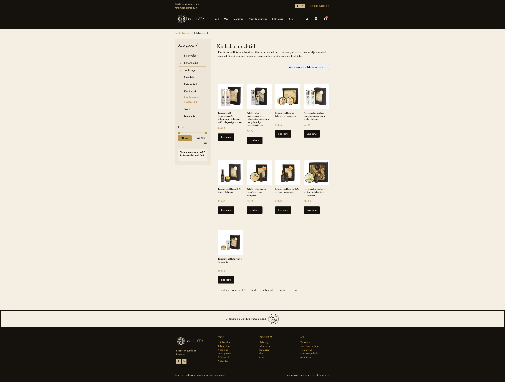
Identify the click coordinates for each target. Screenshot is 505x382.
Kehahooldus (224, 346)
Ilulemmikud (265, 346)
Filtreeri (184, 138)
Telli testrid (223, 357)
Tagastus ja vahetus (309, 346)
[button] (307, 19)
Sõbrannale (267, 290)
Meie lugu (264, 342)
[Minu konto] (316, 18)
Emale (253, 290)
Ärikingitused (224, 353)
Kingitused (186, 33)
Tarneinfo (305, 342)
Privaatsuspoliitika (309, 353)
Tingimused (306, 350)
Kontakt (262, 357)
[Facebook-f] (297, 6)
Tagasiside (264, 350)
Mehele (282, 290)
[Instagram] (302, 6)
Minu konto (306, 357)
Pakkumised (277, 18)
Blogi (291, 18)
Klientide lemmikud (258, 18)
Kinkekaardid (190, 101)
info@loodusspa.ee (319, 5)
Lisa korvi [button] (226, 137)
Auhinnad (238, 18)
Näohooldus (224, 342)
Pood (216, 18)
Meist (226, 18)
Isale (294, 290)
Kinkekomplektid (192, 97)
